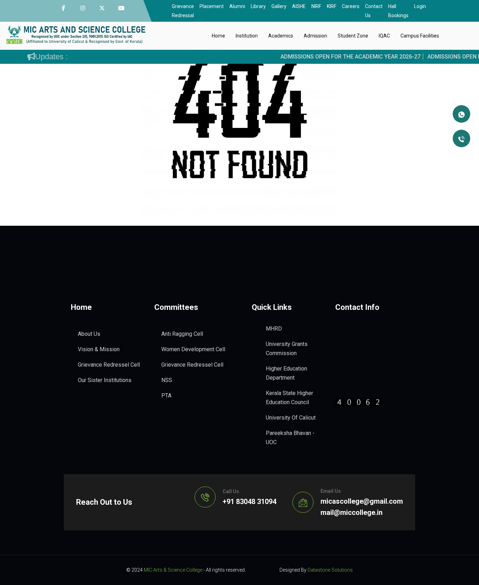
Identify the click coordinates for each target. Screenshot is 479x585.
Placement (212, 6)
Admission (315, 36)
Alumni (237, 6)
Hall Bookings (398, 11)
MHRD (274, 328)
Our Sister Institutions (104, 380)
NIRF (316, 6)
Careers (350, 6)
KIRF (331, 6)
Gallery (278, 6)
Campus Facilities (419, 36)
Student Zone (353, 36)
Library (258, 6)
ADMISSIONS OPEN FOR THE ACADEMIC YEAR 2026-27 (343, 56)
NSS (166, 380)
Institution (247, 36)
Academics (280, 36)
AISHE (299, 6)
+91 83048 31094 (249, 501)
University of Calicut (291, 417)
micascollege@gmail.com (362, 501)
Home (218, 36)
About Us (89, 334)
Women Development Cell (193, 349)
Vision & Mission (99, 349)
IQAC (384, 36)
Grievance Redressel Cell (109, 364)
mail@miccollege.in (352, 512)
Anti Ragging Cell (182, 334)
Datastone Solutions (330, 570)
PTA (166, 395)
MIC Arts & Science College (173, 570)
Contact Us (374, 11)
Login (420, 6)
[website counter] (359, 401)
